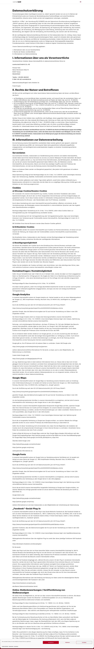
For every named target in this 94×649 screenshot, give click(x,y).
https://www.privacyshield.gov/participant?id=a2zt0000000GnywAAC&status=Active (38, 524)
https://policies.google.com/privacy (23, 447)
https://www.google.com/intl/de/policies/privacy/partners (29, 346)
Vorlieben (84, 642)
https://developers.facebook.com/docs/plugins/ (26, 544)
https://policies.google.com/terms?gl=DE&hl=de (46, 435)
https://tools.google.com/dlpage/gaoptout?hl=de (27, 358)
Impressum (16, 646)
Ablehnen (67, 642)
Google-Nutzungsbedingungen (21, 435)
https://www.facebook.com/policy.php (24, 583)
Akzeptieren (51, 642)
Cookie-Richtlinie (5, 646)
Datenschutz (11, 646)
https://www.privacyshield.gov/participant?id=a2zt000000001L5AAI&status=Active (37, 308)
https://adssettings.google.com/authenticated (26, 444)
